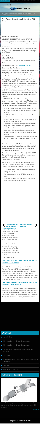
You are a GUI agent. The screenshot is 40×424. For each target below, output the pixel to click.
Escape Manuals (5, 1)
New (22, 1)
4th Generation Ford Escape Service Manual (17, 345)
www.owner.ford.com (25, 65)
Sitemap (29, 1)
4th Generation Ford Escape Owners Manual (17, 341)
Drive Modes (7, 355)
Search (35, 1)
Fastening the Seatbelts (12, 375)
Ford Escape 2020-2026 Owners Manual (11, 13)
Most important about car (11, 369)
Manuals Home (7, 337)
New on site (6, 365)
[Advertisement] (20, 28)
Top (25, 1)
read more (36, 409)
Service (18, 1)
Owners (13, 1)
